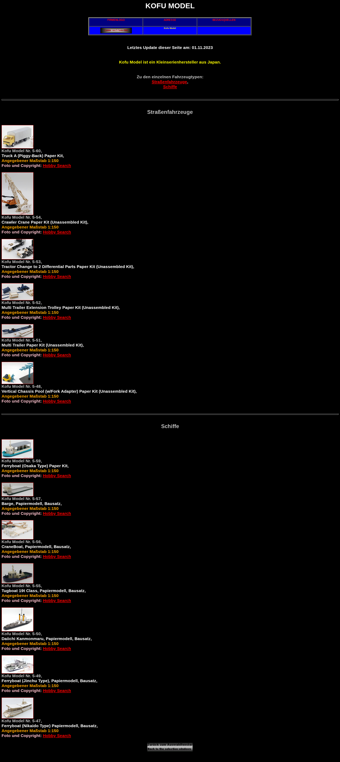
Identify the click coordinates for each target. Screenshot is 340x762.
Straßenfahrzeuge (169, 81)
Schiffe (170, 86)
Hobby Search (57, 165)
